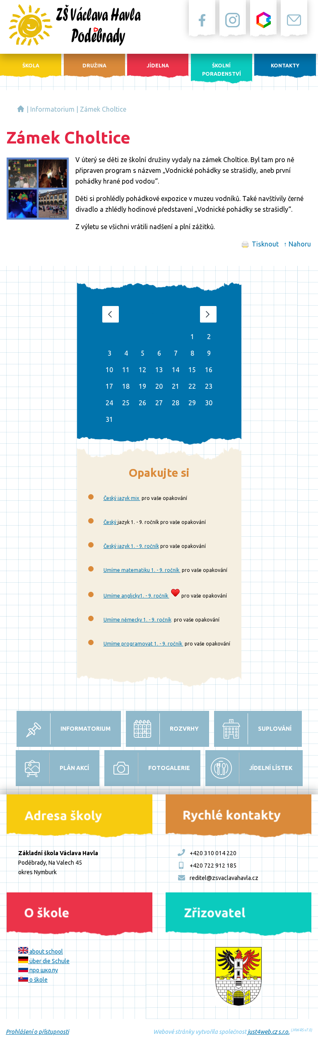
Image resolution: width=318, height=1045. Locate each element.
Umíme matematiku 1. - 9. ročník (142, 570)
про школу (43, 970)
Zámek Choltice (103, 109)
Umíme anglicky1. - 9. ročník (136, 595)
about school (45, 951)
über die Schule (49, 961)
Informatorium (52, 109)
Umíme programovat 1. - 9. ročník (143, 643)
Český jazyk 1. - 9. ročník (131, 546)
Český (111, 522)
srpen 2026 (159, 313)
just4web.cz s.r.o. (268, 1031)
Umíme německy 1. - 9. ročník (137, 619)
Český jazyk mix (122, 498)
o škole (38, 979)
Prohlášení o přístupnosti (37, 1031)
